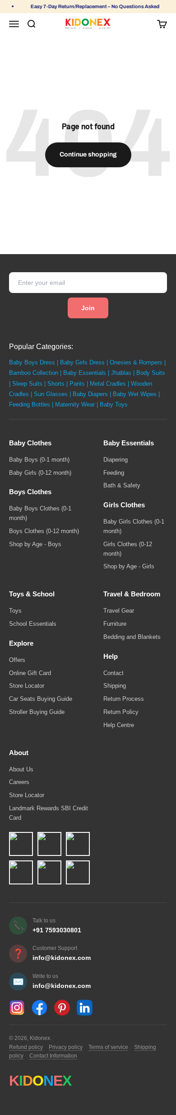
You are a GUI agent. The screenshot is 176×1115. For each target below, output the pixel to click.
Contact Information (53, 1056)
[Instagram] (17, 1008)
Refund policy (26, 1047)
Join (88, 308)
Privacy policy (66, 1047)
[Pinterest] (62, 1008)
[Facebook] (39, 1008)
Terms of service (108, 1047)
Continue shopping (88, 154)
